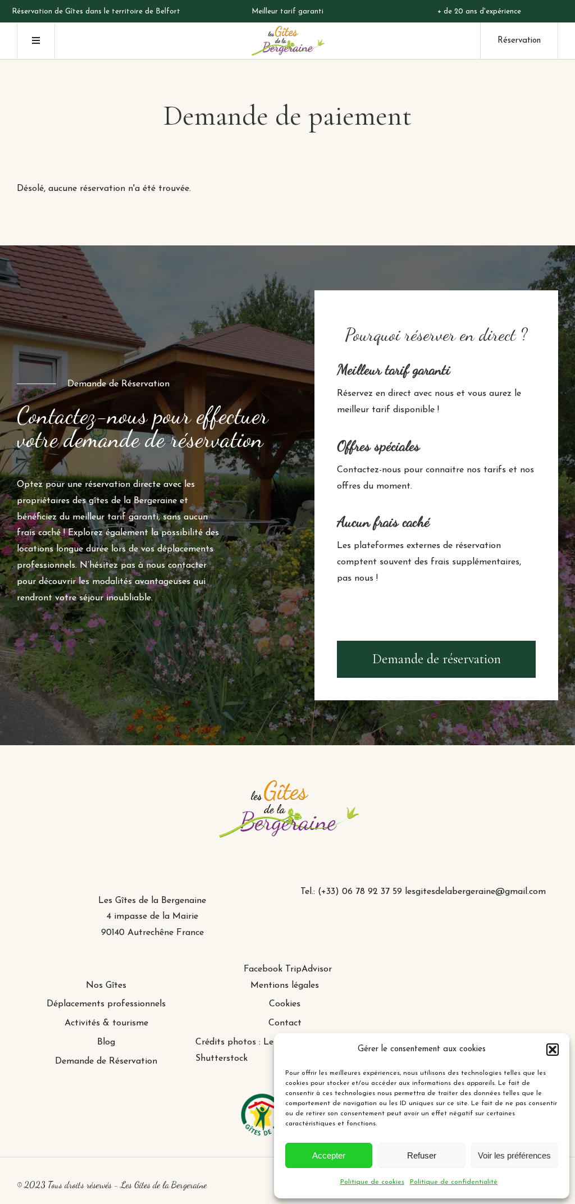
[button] (552, 1049)
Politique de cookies (372, 1182)
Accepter (328, 1155)
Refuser (421, 1155)
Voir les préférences (514, 1155)
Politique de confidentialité (454, 1182)
